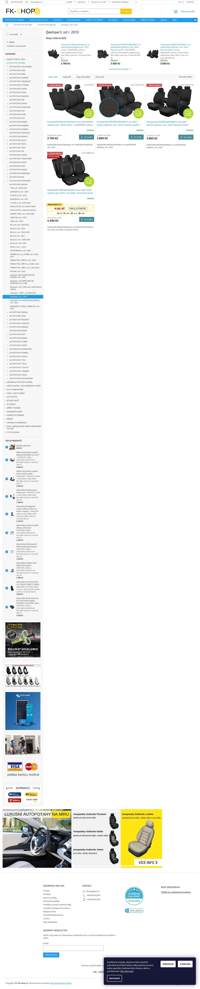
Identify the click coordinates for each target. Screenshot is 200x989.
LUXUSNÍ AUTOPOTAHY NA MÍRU (19, 382)
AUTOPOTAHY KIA (16, 151)
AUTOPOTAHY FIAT (17, 111)
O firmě (69, 2)
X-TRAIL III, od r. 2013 (18, 195)
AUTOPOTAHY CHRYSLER (19, 133)
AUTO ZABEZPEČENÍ (15, 389)
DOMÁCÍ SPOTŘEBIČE (15, 415)
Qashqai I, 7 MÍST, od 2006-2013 (23, 293)
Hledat (126, 11)
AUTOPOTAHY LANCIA (18, 155)
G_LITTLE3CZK (78, 208)
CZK (180, 2)
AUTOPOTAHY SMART (18, 345)
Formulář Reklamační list (53, 915)
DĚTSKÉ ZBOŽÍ (13, 400)
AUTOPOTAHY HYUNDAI (18, 129)
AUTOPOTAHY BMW (17, 74)
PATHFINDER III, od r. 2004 (20, 250)
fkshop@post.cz (93, 891)
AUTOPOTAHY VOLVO (18, 375)
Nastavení (114, 978)
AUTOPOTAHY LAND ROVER (20, 158)
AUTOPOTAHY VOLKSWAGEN (21, 378)
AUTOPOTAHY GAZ (17, 118)
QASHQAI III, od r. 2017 (19, 199)
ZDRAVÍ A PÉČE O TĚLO (16, 59)
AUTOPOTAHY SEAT (17, 334)
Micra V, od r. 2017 (17, 236)
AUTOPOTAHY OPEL (17, 316)
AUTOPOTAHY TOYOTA (19, 367)
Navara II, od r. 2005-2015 (20, 239)
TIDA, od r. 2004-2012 (18, 188)
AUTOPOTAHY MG (16, 177)
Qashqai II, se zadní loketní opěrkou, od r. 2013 (25, 301)
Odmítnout (168, 964)
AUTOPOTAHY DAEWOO (19, 96)
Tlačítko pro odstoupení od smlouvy (176, 892)
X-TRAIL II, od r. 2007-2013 (20, 203)
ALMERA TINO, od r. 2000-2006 (22, 214)
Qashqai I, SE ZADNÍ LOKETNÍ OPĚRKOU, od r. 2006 (21, 282)
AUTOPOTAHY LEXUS (17, 162)
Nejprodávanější (83, 77)
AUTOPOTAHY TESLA (18, 363)
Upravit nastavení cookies (61, 983)
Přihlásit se (51, 955)
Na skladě (15, 34)
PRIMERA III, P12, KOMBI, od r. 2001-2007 (24, 255)
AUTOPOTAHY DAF (17, 99)
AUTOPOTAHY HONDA (18, 122)
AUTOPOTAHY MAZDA (18, 169)
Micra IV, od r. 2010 (17, 228)
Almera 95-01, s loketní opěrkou (23, 210)
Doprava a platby (98, 2)
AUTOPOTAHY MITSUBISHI (20, 180)
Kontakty (82, 2)
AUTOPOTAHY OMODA (18, 312)
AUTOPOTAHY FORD (17, 114)
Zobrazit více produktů (119, 69)
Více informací (126, 971)
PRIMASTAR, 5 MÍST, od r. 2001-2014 (24, 267)
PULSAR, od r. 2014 (17, 271)
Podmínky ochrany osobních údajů (57, 904)
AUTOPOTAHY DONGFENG (20, 107)
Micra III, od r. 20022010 (19, 224)
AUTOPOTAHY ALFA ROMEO (20, 66)
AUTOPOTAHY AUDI (17, 70)
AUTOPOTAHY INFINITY (18, 136)
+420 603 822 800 (93, 895)
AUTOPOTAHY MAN (17, 166)
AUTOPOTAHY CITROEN (19, 85)
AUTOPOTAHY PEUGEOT (19, 319)
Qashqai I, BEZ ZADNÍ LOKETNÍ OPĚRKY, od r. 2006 (22, 276)
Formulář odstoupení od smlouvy (56, 908)
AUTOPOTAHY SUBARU (18, 352)
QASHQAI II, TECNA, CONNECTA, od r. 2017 (25, 307)
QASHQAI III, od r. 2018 (19, 191)
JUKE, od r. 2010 (16, 221)
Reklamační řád (49, 911)
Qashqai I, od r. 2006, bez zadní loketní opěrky (26, 288)
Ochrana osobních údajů (91, 965)
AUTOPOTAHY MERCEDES (19, 173)
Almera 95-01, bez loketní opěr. (23, 206)
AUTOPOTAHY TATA (17, 360)
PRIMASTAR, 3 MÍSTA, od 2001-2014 (24, 264)
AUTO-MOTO (12, 397)
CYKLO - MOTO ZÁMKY (16, 393)
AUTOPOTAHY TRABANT (19, 371)
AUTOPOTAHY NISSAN (18, 184)
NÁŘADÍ (10, 419)
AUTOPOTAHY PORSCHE (19, 323)
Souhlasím (185, 964)
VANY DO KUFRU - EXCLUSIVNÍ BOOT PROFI (24, 386)
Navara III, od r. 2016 (18, 243)
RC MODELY (11, 404)
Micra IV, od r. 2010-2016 (19, 232)
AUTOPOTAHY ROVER (18, 330)
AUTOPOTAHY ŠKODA (18, 338)
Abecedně (100, 77)
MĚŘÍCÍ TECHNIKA (14, 408)
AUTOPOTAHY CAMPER (18, 77)
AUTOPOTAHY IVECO (17, 144)
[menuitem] (15, 20)
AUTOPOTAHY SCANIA (18, 341)
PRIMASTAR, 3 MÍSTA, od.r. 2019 (23, 260)
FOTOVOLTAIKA (13, 432)
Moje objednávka (50, 922)
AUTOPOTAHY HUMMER (18, 125)
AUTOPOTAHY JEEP (17, 147)
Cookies (46, 918)
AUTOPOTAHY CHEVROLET (20, 81)
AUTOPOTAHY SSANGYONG (20, 349)
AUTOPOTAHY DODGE (18, 103)
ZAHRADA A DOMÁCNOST (17, 422)
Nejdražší (67, 77)
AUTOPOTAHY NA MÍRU (16, 63)
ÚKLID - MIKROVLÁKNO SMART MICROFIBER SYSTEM (24, 427)
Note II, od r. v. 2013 (18, 247)
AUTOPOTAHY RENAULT (19, 327)
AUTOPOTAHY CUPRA (18, 88)
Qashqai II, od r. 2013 (18, 296)
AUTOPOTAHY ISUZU (17, 140)
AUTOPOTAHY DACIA (17, 92)
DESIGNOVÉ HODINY (14, 411)
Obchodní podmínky (120, 2)
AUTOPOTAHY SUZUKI (18, 356)
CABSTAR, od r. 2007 (18, 217)
